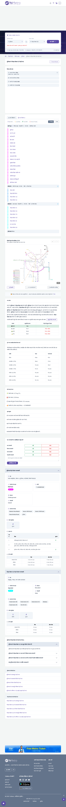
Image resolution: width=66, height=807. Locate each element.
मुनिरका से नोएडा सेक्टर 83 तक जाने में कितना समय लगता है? (22, 653)
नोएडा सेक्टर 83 (13, 227)
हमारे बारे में (7, 779)
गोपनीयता (34, 801)
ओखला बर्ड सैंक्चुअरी (14, 179)
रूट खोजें (52, 41)
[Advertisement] (33, 19)
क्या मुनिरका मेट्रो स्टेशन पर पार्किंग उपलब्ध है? (19, 662)
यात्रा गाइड (50, 766)
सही (33, 445)
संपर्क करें (7, 782)
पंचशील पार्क (12, 143)
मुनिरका (11, 130)
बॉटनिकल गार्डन (13, 182)
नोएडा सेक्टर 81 (13, 221)
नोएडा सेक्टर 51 (13, 208)
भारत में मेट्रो (51, 768)
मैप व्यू (52, 121)
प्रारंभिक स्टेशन (10, 38)
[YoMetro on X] (26, 780)
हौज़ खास (12, 139)
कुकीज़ (41, 801)
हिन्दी (9, 769)
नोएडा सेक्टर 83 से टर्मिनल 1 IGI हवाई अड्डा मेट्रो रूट (19, 717)
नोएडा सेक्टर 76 (13, 214)
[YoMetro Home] (12, 3)
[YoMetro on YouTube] (29, 780)
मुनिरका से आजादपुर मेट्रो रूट (13, 674)
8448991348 (41, 487)
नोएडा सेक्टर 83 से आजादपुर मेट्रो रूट (15, 701)
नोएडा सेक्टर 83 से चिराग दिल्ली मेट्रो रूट (16, 708)
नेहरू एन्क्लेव (12, 153)
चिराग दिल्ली (12, 146)
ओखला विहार (13, 169)
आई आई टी (12, 136)
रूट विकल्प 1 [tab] (12, 117)
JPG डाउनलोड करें (31, 287)
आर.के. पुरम (12, 133)
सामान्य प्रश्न (7, 784)
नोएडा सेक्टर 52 (13, 200)
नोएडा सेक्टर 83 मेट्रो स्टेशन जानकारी (15, 572)
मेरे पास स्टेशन (37, 763)
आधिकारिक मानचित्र (54, 287)
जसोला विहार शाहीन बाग (15, 172)
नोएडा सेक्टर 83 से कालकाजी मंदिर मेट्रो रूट (16, 704)
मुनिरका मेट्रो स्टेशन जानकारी (13, 470)
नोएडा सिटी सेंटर (13, 193)
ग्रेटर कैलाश (13, 149)
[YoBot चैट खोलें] (3, 803)
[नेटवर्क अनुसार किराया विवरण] (57, 73)
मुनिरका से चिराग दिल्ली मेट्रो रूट (14, 682)
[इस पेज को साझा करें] (63, 795)
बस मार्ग (49, 763)
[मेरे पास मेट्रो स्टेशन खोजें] (53, 3)
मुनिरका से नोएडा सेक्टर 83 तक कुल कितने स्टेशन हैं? (20, 644)
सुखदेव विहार (12, 162)
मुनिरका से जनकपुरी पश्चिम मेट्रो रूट (15, 686)
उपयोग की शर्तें (26, 801)
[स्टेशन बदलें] (26, 41)
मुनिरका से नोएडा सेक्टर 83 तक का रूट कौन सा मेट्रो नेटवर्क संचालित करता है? (26, 658)
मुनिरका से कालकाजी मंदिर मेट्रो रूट (14, 678)
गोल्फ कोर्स (12, 190)
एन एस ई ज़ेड (13, 224)
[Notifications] (50, 3)
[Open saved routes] (63, 799)
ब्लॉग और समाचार (8, 787)
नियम (54, 294)
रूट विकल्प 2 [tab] (22, 117)
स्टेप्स (57, 121)
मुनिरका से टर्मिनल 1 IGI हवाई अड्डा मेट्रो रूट (17, 690)
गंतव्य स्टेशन (31, 38)
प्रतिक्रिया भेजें (12, 463)
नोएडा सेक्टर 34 (13, 196)
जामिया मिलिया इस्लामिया (15, 166)
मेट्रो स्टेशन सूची (37, 770)
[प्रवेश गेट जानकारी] (12, 126)
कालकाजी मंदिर (13, 156)
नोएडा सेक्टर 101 (13, 217)
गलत (50, 445)
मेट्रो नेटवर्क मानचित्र (38, 766)
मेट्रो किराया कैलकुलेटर (38, 768)
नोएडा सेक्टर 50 (13, 211)
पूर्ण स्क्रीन (11, 287)
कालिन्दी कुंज (13, 176)
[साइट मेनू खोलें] (60, 3)
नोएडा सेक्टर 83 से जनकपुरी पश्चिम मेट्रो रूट (17, 713)
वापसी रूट (57, 50)
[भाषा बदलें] (56, 3)
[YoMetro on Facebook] (20, 780)
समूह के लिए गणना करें (52, 319)
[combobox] (15, 41)
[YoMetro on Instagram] (23, 780)
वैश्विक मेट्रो (50, 770)
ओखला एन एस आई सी (15, 159)
